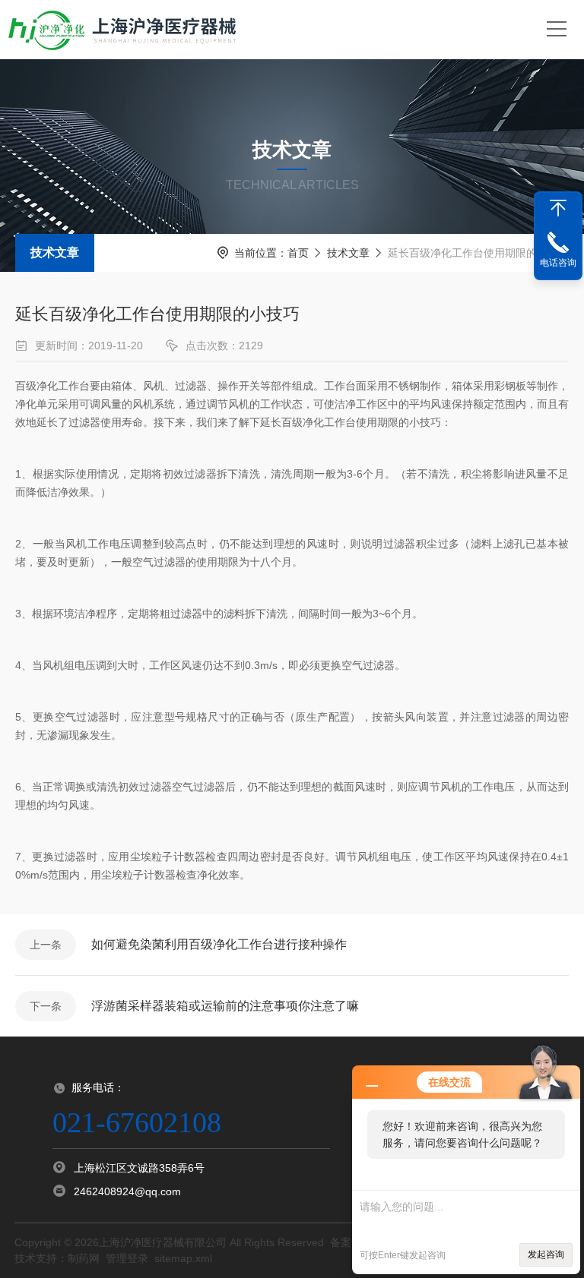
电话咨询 (558, 262)
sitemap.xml (183, 1258)
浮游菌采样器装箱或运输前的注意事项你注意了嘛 (225, 1005)
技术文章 (54, 252)
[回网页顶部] (558, 208)
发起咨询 (546, 1254)
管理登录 (127, 1258)
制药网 (84, 1258)
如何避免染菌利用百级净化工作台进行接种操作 (219, 944)
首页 (298, 253)
